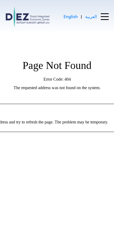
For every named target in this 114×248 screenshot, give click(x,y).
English (71, 16)
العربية (91, 16)
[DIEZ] (27, 16)
